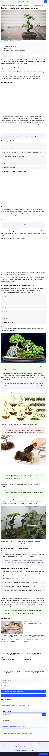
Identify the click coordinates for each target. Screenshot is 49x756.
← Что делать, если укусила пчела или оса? (13, 691)
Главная (3, 5)
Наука (30, 746)
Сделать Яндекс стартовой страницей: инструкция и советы (16, 724)
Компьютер (11, 746)
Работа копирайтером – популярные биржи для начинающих (16, 728)
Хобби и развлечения (10, 5)
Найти (44, 714)
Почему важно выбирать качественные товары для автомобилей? (18, 733)
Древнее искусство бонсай (10, 46)
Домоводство (24, 746)
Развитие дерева (7, 48)
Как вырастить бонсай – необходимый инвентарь (15, 50)
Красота (17, 746)
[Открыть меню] (45, 1)
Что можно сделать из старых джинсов (11, 731)
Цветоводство (19, 5)
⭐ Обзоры (31, 750)
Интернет (5, 746)
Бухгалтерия (43, 746)
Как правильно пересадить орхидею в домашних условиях (14, 702)
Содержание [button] (24, 44)
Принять (43, 753)
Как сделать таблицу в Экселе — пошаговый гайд (14, 726)
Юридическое (36, 746)
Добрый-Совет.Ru (23, 2)
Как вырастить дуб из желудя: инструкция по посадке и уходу (15, 705)
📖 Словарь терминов (20, 750)
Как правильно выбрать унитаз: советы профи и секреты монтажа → (20, 695)
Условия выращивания (9, 52)
